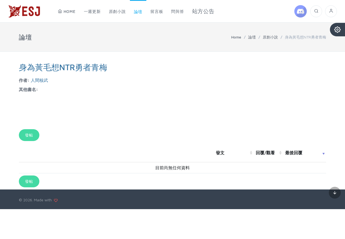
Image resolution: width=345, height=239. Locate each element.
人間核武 (39, 80)
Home (236, 37)
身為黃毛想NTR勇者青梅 (63, 67)
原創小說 (270, 37)
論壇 (252, 37)
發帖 (29, 135)
